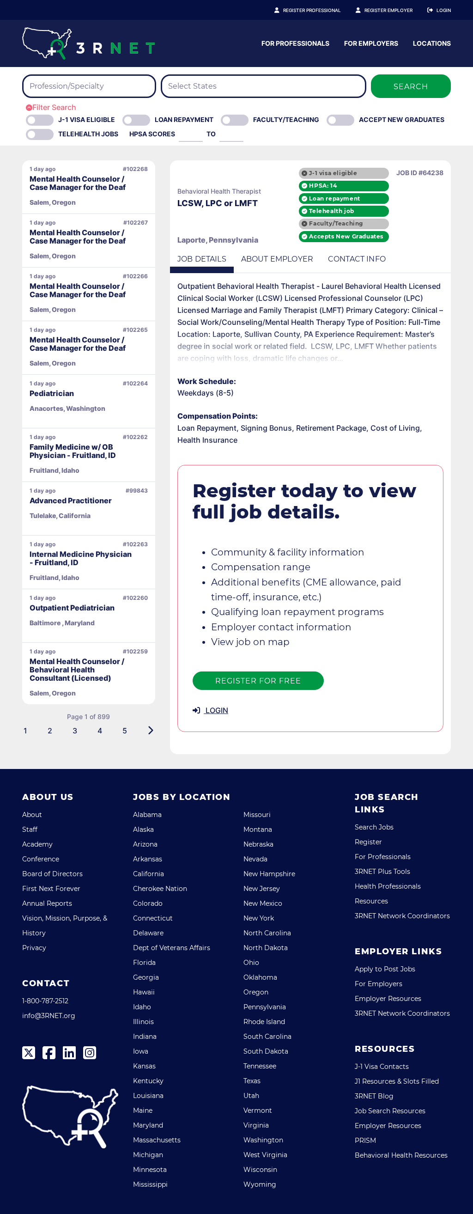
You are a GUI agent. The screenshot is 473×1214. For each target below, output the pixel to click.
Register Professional (312, 10)
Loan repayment (334, 198)
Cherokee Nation (160, 889)
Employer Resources (388, 998)
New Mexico (262, 903)
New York (258, 918)
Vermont (257, 1110)
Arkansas (147, 859)
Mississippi (150, 1184)
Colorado (148, 903)
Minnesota (150, 1169)
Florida (144, 962)
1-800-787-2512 (45, 1001)
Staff (29, 829)
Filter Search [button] (54, 107)
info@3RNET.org (48, 1016)
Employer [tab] (277, 259)
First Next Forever (51, 889)
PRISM (365, 1140)
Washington (263, 1140)
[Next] (150, 730)
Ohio (251, 962)
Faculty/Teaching (286, 119)
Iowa (140, 1051)
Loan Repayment (184, 119)
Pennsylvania (264, 1007)
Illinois (143, 1022)
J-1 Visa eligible (86, 119)
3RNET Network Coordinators (402, 916)
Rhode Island (264, 1022)
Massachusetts (157, 1140)
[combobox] (89, 86)
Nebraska (258, 844)
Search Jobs (374, 827)
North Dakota (265, 948)
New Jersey (261, 889)
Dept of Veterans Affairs (171, 948)
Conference (40, 859)
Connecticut (153, 918)
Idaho (142, 1007)
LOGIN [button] (216, 710)
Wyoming (259, 1184)
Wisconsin (260, 1169)
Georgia (146, 977)
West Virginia (265, 1155)
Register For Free (258, 681)
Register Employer (388, 10)
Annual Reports (47, 903)
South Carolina (267, 1036)
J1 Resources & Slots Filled (397, 1081)
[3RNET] (88, 43)
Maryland (148, 1125)
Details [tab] (201, 259)
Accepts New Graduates (346, 236)
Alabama (147, 815)
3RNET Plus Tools (382, 871)
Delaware (148, 933)
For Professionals (295, 43)
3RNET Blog (374, 1096)
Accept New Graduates (401, 119)
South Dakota (265, 1051)
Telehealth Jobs (88, 134)
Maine (142, 1110)
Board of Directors (52, 874)
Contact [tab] (357, 259)
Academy (37, 844)
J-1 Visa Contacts (382, 1066)
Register (368, 842)
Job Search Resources (390, 1111)
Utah (251, 1096)
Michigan (148, 1155)
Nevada (255, 859)
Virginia (256, 1125)
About (32, 815)
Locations (432, 43)
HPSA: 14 (323, 185)
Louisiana (148, 1096)
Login (444, 10)
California (148, 874)
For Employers (371, 43)
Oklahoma (260, 977)
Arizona (145, 844)
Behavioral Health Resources (401, 1155)
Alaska (143, 829)
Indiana (145, 1036)
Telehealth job (331, 210)
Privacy (34, 948)
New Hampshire (269, 874)
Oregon (255, 992)
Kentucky (148, 1081)
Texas (252, 1081)
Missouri (257, 815)
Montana (257, 829)
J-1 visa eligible (333, 173)
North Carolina (267, 933)
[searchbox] (84, 86)
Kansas (144, 1066)
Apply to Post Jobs (385, 969)
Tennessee (259, 1066)
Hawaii (144, 992)
